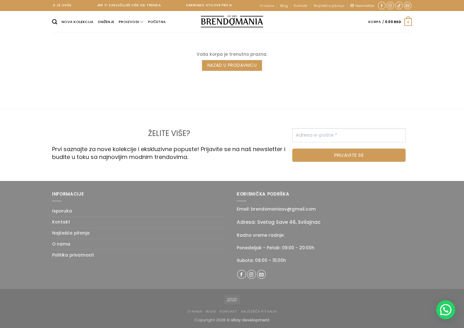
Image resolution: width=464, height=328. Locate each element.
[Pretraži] (54, 22)
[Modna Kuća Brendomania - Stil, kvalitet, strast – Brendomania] (232, 21)
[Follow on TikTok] (399, 6)
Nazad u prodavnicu (232, 65)
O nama (267, 5)
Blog (284, 5)
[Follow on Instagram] (390, 6)
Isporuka (62, 211)
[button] (445, 309)
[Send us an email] (408, 6)
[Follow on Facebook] (382, 6)
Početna (157, 21)
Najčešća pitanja (329, 5)
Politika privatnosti (73, 255)
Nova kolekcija (77, 21)
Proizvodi (129, 21)
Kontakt (300, 5)
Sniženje (106, 21)
